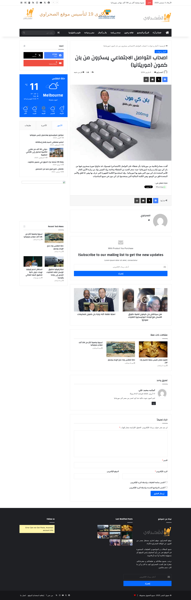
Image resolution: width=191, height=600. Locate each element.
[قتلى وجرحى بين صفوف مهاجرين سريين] (115, 535)
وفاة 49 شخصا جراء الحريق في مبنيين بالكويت (46, 162)
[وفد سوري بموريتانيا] (102, 535)
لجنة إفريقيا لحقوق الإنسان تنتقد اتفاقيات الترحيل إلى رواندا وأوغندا (120, 3)
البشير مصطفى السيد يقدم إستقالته (49, 142)
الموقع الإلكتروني (113, 471)
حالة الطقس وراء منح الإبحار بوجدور (121, 360)
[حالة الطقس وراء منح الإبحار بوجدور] (120, 349)
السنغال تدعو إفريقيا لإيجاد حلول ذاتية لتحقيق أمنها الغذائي (34, 272)
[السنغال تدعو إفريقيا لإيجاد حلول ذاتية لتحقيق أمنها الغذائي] (33, 261)
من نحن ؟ (49, 595)
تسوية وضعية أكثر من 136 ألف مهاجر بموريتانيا (91, 344)
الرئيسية (162, 46)
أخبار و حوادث (153, 46)
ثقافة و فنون (128, 33)
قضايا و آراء (157, 33)
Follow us (51, 519)
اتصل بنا (23, 595)
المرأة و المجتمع (143, 33)
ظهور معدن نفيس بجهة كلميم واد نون (153, 361)
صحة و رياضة (116, 33)
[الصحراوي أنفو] (157, 17)
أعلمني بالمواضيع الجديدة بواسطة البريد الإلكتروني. (147, 488)
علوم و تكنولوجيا (75, 33)
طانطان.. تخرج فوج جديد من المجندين (49, 169)
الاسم (164, 460)
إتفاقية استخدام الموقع (36, 595)
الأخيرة (44, 125)
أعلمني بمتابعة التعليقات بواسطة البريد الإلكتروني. (147, 482)
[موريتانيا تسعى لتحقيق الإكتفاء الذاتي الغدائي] (127, 542)
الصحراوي (159, 72)
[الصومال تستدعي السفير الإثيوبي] (115, 542)
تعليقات (28, 125)
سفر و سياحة (89, 33)
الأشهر (59, 125)
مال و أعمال (102, 33)
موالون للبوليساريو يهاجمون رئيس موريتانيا (47, 135)
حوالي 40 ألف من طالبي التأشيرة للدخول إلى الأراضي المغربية (36, 152)
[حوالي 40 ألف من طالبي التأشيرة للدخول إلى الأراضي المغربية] (56, 152)
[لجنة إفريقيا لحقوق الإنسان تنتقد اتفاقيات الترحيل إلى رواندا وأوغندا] (54, 261)
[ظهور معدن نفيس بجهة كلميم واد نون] (153, 349)
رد (153, 403)
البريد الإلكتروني (161, 471)
